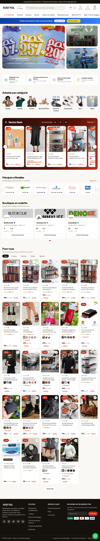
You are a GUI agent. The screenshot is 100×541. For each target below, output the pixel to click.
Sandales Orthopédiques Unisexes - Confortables (28, 332)
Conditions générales (35, 526)
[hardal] (66, 470)
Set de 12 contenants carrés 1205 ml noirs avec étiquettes (88, 289)
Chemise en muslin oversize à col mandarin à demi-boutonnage (11, 379)
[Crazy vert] (5, 428)
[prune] (63, 337)
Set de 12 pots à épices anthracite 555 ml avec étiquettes (30, 289)
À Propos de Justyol (54, 508)
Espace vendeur (93, 538)
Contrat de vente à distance (34, 522)
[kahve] (32, 382)
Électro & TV (76, 15)
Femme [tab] (14, 256)
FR (70, 7)
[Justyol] (8, 8)
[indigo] (68, 470)
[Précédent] (5, 147)
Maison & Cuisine (48, 15)
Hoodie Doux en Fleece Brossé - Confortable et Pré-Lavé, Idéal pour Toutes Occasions (69, 380)
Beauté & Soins (63, 15)
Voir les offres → (73, 21)
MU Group (45, 375)
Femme (20, 15)
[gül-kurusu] (30, 382)
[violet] (46, 337)
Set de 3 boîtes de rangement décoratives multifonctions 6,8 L (55, 158)
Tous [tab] (5, 256)
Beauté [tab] (42, 256)
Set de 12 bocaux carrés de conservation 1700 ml (11, 289)
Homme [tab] (23, 256)
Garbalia (6, 421)
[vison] (68, 337)
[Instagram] (9, 521)
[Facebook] (4, 521)
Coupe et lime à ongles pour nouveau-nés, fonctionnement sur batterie (13, 159)
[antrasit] (24, 382)
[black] (43, 470)
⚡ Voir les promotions (19, 58)
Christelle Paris (8, 463)
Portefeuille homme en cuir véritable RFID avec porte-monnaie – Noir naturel (11, 425)
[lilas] (66, 337)
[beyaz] (27, 382)
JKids (7, 154)
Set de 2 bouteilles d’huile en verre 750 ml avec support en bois (11, 331)
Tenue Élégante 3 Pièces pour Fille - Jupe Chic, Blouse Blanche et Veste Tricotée (49, 332)
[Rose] (43, 337)
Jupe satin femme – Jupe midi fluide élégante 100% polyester (35, 158)
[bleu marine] (27, 337)
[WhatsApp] (23, 521)
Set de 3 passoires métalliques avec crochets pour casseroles (67, 425)
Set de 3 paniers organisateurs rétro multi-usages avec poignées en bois (77, 159)
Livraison (31, 514)
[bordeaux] (63, 382)
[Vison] (24, 337)
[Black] (43, 382)
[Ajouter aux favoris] (21, 128)
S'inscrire (93, 513)
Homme (28, 15)
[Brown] (27, 428)
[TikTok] (13, 521)
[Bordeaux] (74, 337)
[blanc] (30, 337)
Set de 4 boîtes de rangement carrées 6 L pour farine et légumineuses (69, 290)
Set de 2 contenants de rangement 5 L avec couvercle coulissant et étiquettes (88, 380)
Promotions (9, 15)
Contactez (51, 515)
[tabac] (35, 337)
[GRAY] (30, 428)
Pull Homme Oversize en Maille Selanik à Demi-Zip (68, 467)
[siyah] (71, 470)
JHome (50, 154)
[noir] (32, 337)
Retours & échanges (34, 517)
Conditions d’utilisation (78, 538)
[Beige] (46, 382)
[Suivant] (95, 147)
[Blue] (49, 382)
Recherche (31, 529)
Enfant (36, 15)
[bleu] (10, 382)
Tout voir (90, 122)
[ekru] (63, 470)
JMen (63, 463)
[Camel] (32, 428)
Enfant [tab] (33, 256)
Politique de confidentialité (33, 509)
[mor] (35, 382)
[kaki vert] (7, 428)
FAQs (49, 511)
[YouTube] (18, 521)
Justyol (25, 327)
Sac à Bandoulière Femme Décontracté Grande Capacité (49, 467)
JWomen (29, 154)
